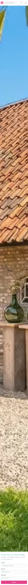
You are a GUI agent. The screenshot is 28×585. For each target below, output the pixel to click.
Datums (3, 569)
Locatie (3, 562)
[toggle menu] (25, 2)
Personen (3, 575)
